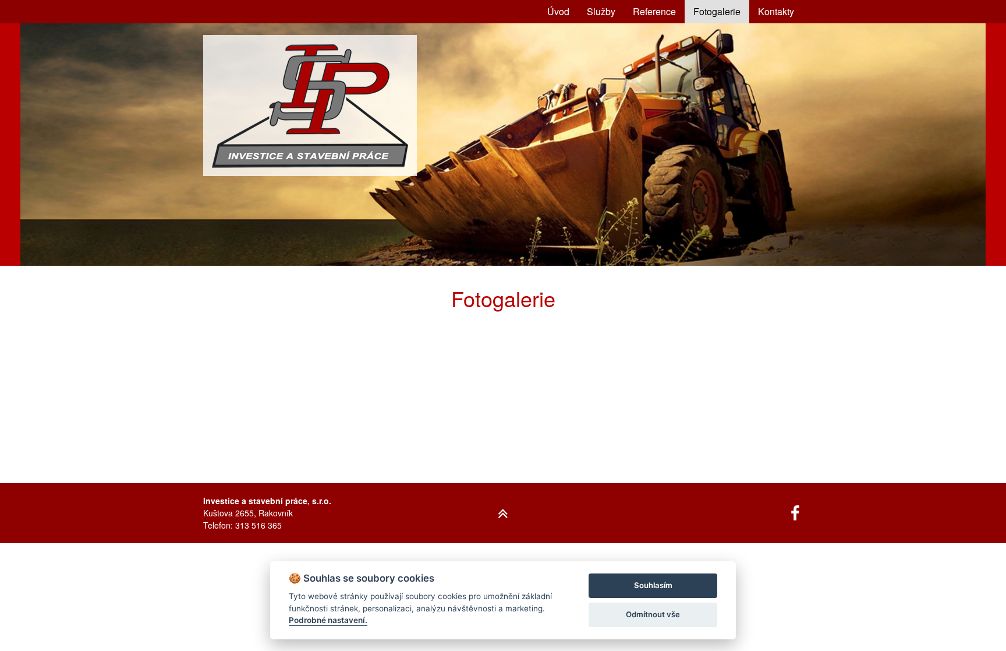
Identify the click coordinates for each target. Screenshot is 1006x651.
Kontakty (776, 11)
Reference (654, 11)
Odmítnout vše (653, 614)
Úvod (558, 11)
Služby (601, 11)
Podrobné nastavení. (328, 620)
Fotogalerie (717, 11)
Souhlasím (653, 585)
